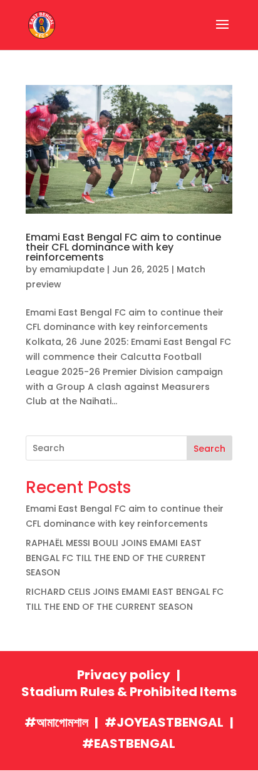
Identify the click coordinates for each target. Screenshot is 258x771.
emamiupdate (72, 269)
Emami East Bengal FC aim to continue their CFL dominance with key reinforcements (123, 247)
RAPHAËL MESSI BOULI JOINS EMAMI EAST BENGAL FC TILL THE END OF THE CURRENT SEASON (116, 558)
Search (209, 448)
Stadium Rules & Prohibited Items (129, 691)
